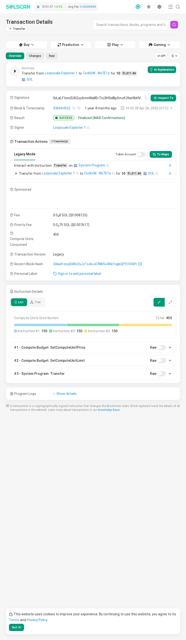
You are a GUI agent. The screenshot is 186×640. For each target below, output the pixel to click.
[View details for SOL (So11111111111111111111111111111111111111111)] (23, 80)
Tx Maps (163, 154)
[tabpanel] (93, 231)
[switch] (141, 154)
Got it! (16, 627)
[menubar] (149, 7)
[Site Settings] (159, 6)
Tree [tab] (37, 302)
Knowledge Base (109, 410)
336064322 (61, 108)
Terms (14, 620)
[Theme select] (148, 6)
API (163, 56)
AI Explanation (164, 69)
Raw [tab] (52, 56)
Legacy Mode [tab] (24, 154)
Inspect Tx (165, 98)
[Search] (174, 25)
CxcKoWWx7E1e (96, 73)
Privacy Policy (37, 620)
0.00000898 (88, 6)
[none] (139, 6)
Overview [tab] (15, 56)
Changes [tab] (35, 56)
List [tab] (20, 302)
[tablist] (32, 56)
